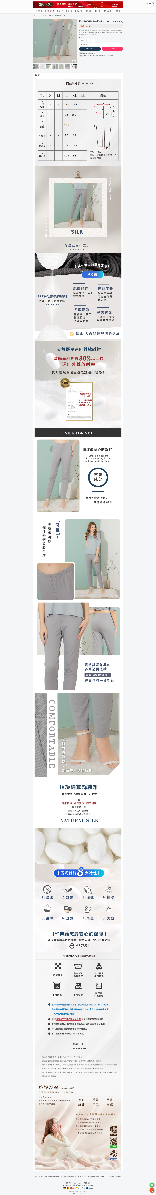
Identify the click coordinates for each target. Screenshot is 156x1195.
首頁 (36, 15)
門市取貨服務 (49, 1177)
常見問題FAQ (81, 1177)
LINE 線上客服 (91, 1177)
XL (93, 40)
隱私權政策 (72, 1177)
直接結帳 (113, 49)
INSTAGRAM (110, 1177)
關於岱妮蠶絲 (39, 1177)
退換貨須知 (64, 1177)
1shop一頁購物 (79, 1193)
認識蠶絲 (118, 1177)
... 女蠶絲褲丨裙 (42, 15)
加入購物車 (91, 49)
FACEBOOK (100, 1177)
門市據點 (57, 1177)
